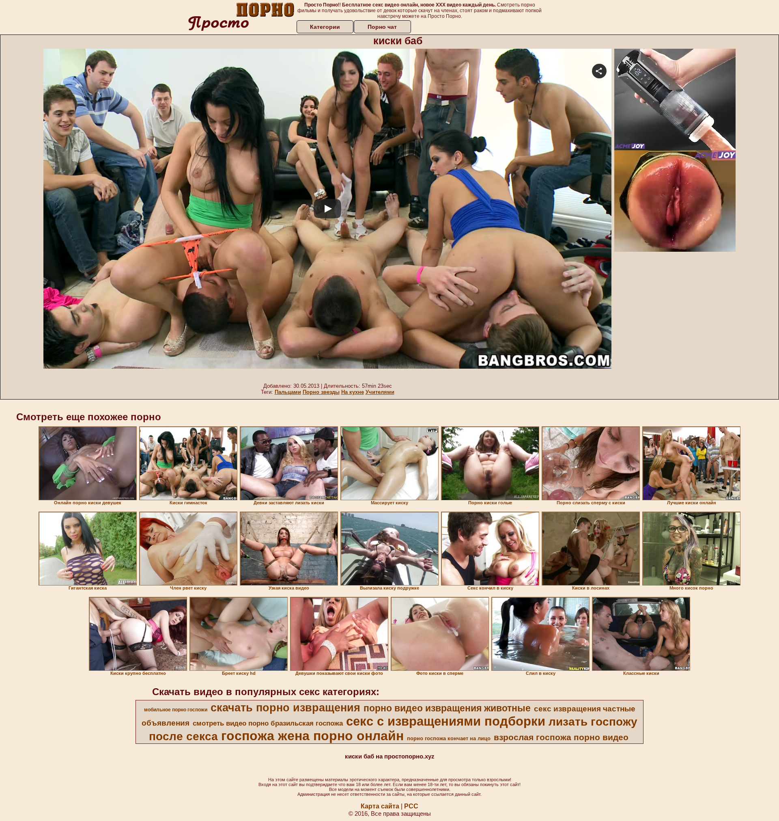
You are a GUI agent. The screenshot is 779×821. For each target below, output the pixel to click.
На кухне (352, 392)
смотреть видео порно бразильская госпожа (268, 723)
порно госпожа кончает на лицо (449, 738)
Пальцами (288, 392)
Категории (325, 27)
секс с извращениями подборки (445, 721)
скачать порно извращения (285, 708)
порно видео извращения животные (447, 708)
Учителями (380, 392)
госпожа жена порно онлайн (312, 735)
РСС (411, 806)
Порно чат (382, 27)
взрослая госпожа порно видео (561, 737)
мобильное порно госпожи (175, 710)
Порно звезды (321, 392)
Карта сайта (380, 806)
